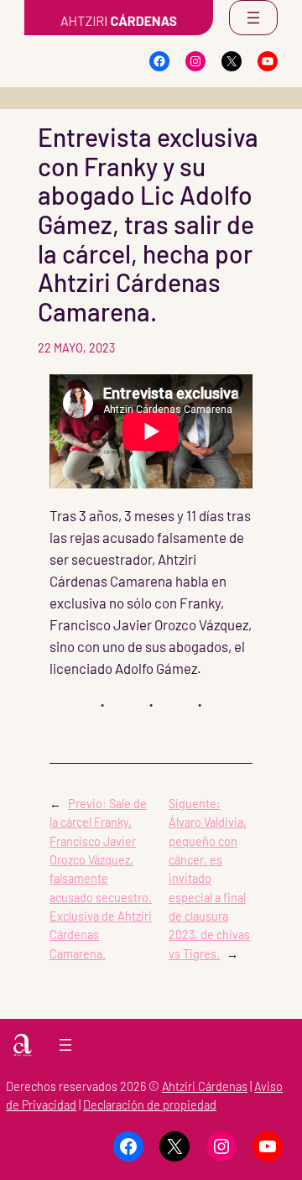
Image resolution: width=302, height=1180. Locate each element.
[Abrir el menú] (253, 18)
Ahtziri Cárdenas (204, 1086)
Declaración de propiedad (149, 1105)
